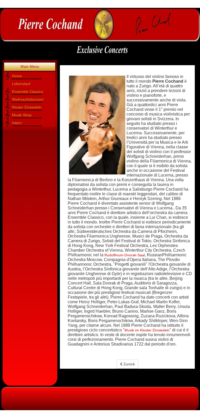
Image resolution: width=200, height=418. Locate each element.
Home (17, 76)
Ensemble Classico (27, 91)
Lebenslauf (21, 84)
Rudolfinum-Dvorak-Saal (124, 255)
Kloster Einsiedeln (26, 107)
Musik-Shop (22, 115)
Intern (17, 123)
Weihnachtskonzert (27, 99)
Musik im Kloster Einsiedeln (147, 330)
